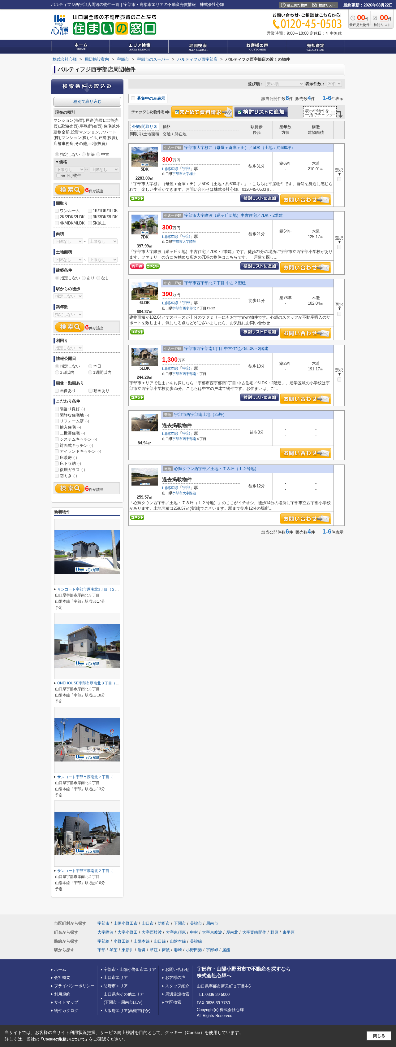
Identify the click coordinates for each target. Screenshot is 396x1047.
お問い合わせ (177, 969)
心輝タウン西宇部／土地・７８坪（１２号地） (216, 468)
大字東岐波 (212, 932)
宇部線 (103, 941)
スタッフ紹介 (177, 986)
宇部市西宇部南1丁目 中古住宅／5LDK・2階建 (226, 348)
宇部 (186, 168)
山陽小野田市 (126, 923)
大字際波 (189, 241)
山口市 (148, 923)
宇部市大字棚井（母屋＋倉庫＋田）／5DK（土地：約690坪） (239, 147)
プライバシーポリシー (74, 986)
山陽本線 (170, 168)
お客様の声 (175, 977)
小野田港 (194, 950)
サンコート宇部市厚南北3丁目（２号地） (91, 589)
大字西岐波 (152, 932)
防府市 (164, 923)
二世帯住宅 (72, 433)
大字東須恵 (176, 932)
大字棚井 (189, 174)
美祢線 (196, 941)
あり (91, 278)
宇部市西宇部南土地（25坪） (200, 414)
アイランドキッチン (80, 451)
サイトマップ (66, 1002)
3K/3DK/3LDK (105, 217)
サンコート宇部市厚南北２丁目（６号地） (92, 777)
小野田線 (122, 941)
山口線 (160, 941)
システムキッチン (78, 439)
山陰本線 (178, 941)
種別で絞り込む (87, 101)
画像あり (68, 390)
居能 (226, 950)
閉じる (379, 1035)
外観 (136, 126)
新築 (91, 154)
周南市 (212, 923)
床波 (166, 950)
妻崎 (178, 950)
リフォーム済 (74, 421)
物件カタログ (66, 1010)
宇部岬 (212, 950)
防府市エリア (116, 986)
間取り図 (149, 126)
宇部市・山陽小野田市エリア (130, 969)
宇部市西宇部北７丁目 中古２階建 (215, 283)
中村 (194, 932)
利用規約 (62, 994)
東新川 (128, 950)
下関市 (180, 923)
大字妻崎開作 (254, 932)
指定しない (70, 154)
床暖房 (68, 457)
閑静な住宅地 (74, 415)
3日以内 (67, 372)
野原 (274, 932)
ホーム (60, 969)
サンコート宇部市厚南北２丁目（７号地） (92, 871)
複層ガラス (72, 469)
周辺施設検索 (177, 994)
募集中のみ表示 (150, 98)
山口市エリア (116, 977)
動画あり (101, 390)
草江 (154, 950)
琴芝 (114, 950)
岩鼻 (142, 950)
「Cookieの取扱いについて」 (64, 1039)
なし (105, 278)
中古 (105, 154)
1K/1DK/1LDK (105, 210)
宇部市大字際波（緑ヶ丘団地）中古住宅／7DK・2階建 (233, 215)
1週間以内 (102, 372)
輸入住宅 (70, 427)
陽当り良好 (72, 409)
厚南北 (232, 932)
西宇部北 (189, 308)
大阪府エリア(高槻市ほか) (127, 1010)
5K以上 (99, 223)
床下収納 (70, 463)
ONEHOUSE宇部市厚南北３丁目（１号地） (94, 683)
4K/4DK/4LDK (72, 223)
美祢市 (196, 923)
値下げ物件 (71, 175)
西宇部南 (189, 374)
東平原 (288, 932)
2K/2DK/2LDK (72, 217)
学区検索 (173, 1002)
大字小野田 (128, 932)
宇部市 (177, 174)
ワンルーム (70, 210)
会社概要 (62, 977)
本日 (97, 366)
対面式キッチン (76, 445)
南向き (68, 475)
